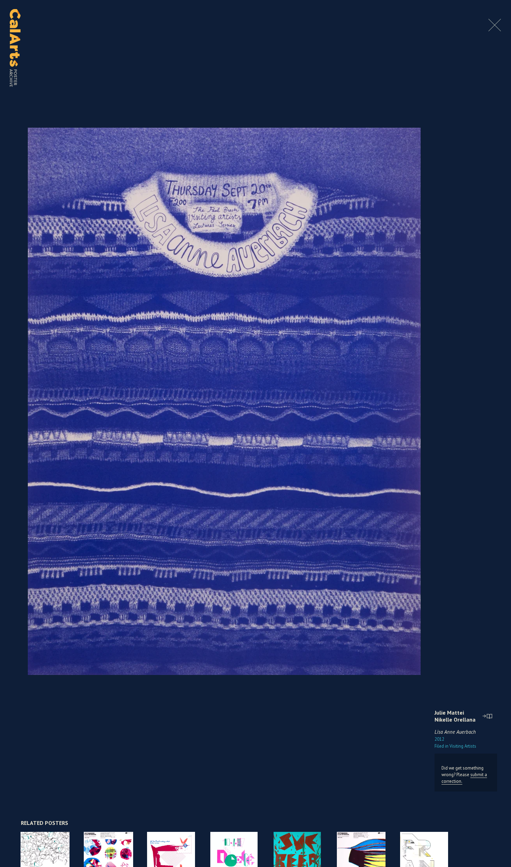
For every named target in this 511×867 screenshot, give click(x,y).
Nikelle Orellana (455, 719)
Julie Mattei (449, 712)
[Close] (494, 29)
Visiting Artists (455, 746)
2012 (439, 739)
